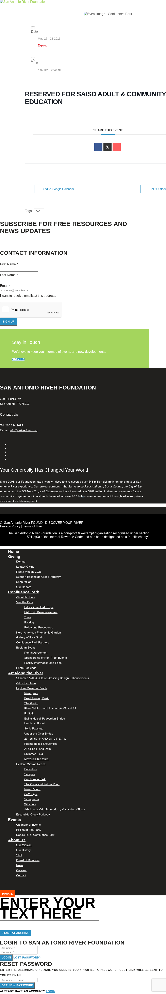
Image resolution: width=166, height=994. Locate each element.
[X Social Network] (107, 147)
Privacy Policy (10, 526)
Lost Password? (27, 957)
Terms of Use (32, 526)
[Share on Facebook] (98, 147)
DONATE (7, 894)
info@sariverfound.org (24, 430)
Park (39, 211)
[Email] (117, 147)
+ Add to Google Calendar (57, 189)
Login (6, 957)
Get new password (17, 985)
